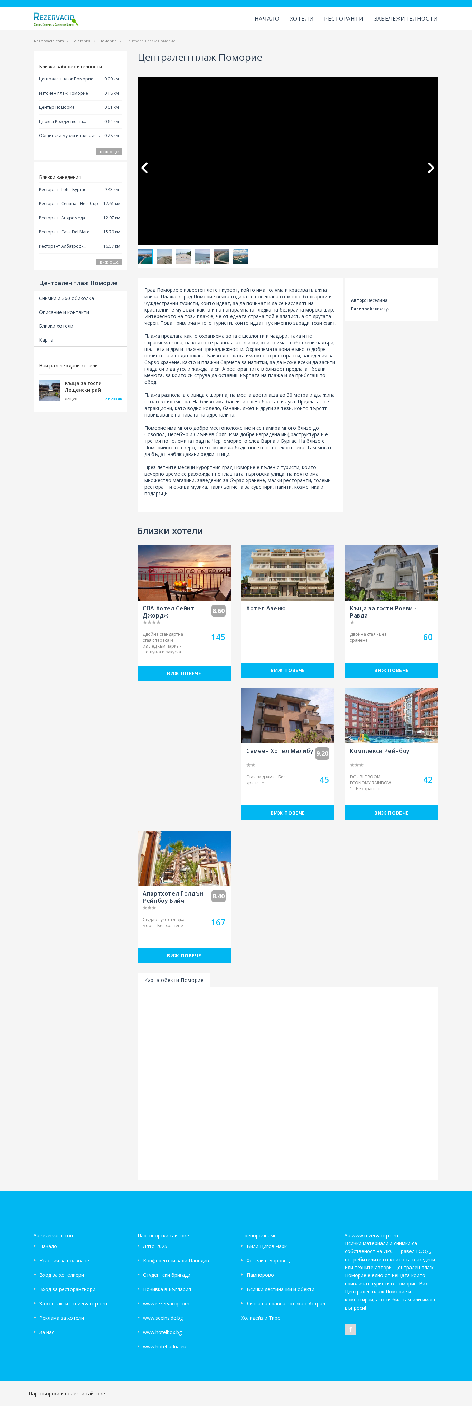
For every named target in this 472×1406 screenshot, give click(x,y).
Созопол (154, 434)
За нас (46, 1332)
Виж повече (184, 673)
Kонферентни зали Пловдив (176, 1260)
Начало (267, 18)
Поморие (108, 41)
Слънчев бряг (210, 434)
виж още (109, 151)
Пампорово (260, 1275)
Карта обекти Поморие (174, 980)
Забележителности (406, 18)
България (82, 41)
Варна (268, 441)
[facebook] (350, 1329)
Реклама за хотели (61, 1317)
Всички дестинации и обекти (280, 1289)
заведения (315, 355)
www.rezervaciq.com (166, 1303)
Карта (46, 339)
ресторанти (158, 487)
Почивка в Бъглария (167, 1289)
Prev (144, 168)
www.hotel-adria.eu (164, 1346)
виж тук (382, 309)
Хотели (302, 18)
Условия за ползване (64, 1260)
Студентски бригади (166, 1275)
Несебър (178, 434)
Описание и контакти (64, 312)
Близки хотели (56, 326)
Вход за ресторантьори (67, 1289)
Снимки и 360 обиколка (66, 298)
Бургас (288, 441)
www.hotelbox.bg (162, 1332)
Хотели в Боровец (268, 1260)
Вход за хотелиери (61, 1275)
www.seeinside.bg (163, 1317)
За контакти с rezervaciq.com (73, 1303)
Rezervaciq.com (49, 41)
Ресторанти (344, 18)
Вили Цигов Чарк (267, 1246)
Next (431, 168)
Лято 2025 (155, 1246)
